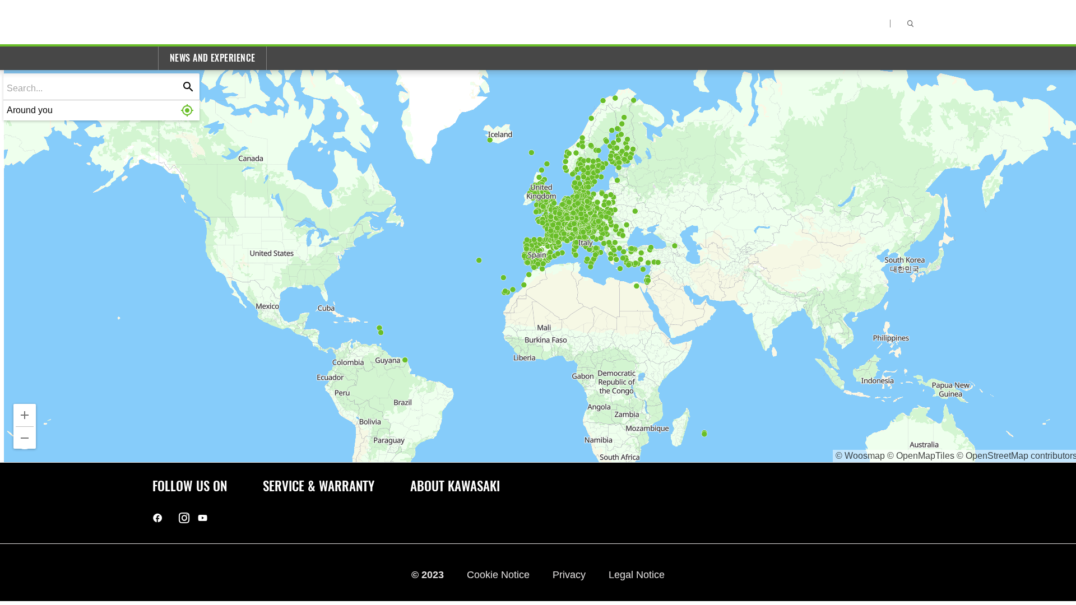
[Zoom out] (24, 438)
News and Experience (212, 58)
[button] (101, 110)
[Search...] (188, 87)
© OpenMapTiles (920, 455)
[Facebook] (157, 518)
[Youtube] (202, 518)
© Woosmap (860, 455)
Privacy (570, 574)
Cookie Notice (499, 574)
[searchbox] (93, 88)
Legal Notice (637, 574)
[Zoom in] (24, 415)
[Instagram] (184, 518)
